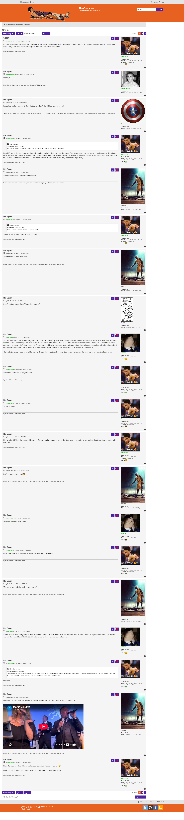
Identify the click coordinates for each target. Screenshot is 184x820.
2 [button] (142, 33)
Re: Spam (7, 71)
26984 (127, 355)
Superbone (124, 56)
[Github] (150, 807)
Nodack (123, 205)
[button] (145, 33)
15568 (127, 325)
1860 (126, 91)
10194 (127, 126)
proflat (26, 808)
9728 (126, 208)
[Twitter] (145, 807)
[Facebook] (155, 807)
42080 (127, 59)
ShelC (123, 323)
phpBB (30, 806)
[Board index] (49, 13)
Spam (5, 30)
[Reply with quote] (112, 38)
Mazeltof (33, 808)
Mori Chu (123, 352)
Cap (122, 124)
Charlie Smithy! (125, 88)
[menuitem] (32, 2)
